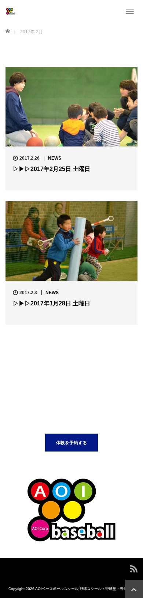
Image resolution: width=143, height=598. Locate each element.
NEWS (54, 158)
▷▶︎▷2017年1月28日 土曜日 (51, 303)
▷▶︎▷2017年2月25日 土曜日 (51, 169)
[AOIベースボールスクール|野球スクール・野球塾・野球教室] (11, 11)
